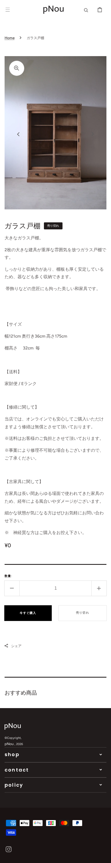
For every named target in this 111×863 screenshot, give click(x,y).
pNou (9, 744)
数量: (8, 576)
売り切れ (82, 612)
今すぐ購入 (28, 613)
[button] (7, 9)
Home (10, 38)
